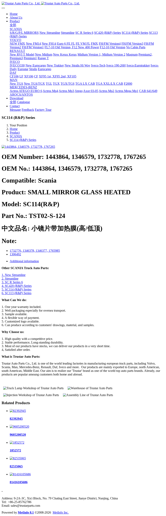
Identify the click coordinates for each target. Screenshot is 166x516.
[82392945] (18, 410)
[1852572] (17, 442)
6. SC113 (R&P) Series (16, 293)
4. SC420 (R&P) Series (17, 286)
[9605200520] (19, 426)
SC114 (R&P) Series (23, 140)
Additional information (24, 261)
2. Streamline (10, 278)
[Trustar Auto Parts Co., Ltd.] (83, 3)
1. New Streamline (14, 275)
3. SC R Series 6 (12, 282)
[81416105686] (20, 474)
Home (14, 14)
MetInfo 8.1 (26, 512)
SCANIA (16, 136)
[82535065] (18, 458)
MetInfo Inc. (61, 512)
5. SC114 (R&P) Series (16, 289)
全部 (13, 25)
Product (15, 132)
